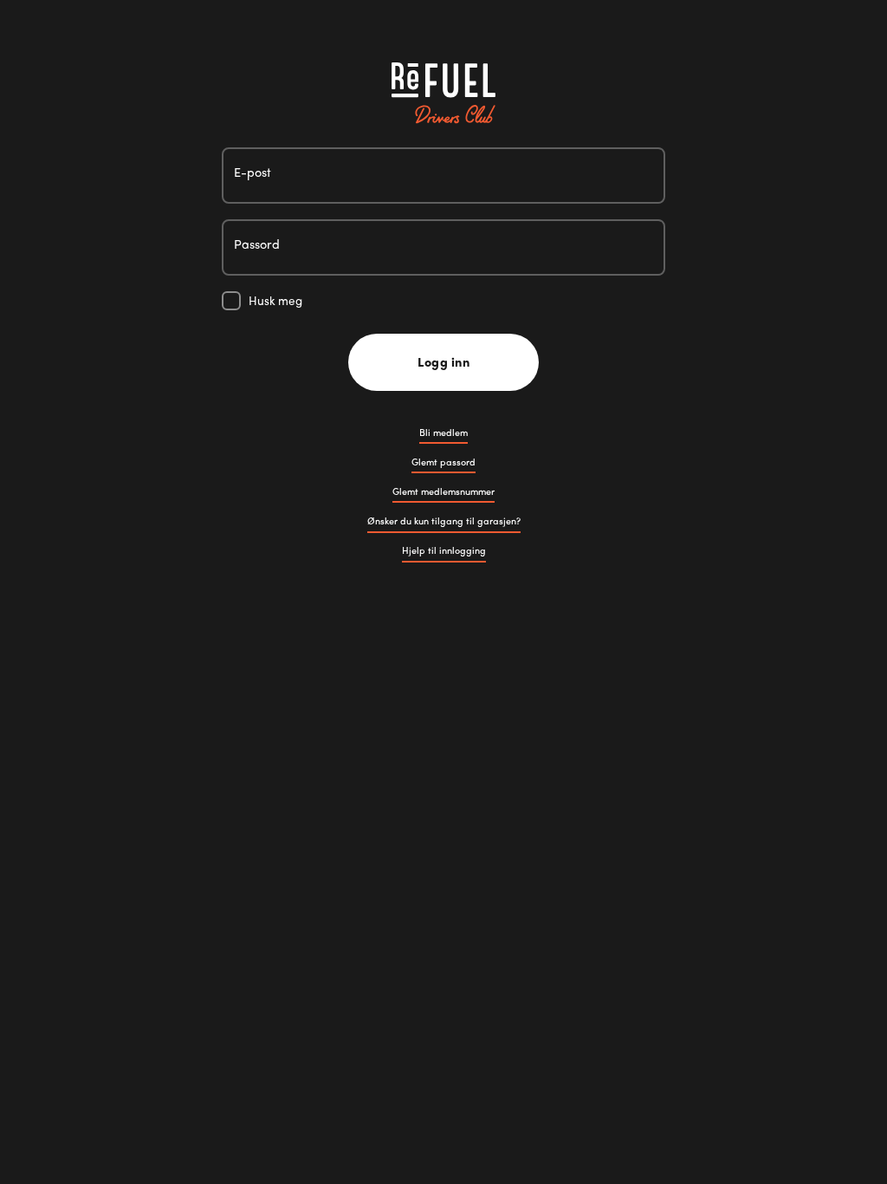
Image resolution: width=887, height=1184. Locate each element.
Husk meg (275, 300)
